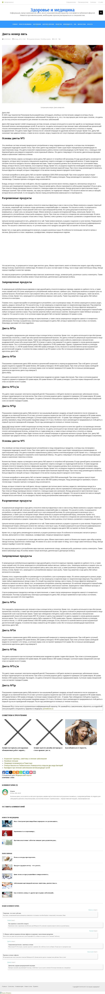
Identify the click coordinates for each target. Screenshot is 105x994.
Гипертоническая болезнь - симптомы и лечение (20, 944)
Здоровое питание (48, 24)
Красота (89, 24)
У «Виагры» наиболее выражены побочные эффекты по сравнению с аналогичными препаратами (28, 934)
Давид (9, 962)
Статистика (11, 986)
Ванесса (91, 910)
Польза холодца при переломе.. (25, 857)
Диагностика (82, 24)
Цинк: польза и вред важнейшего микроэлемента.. (31, 874)
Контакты (93, 2)
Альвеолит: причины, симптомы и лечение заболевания (25, 759)
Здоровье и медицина (52, 10)
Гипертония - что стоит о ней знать (12, 913)
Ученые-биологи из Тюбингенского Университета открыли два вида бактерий (33, 765)
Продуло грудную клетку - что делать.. (27, 865)
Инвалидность (67, 24)
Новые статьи (28, 986)
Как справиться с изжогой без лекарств (18, 923)
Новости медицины (25, 24)
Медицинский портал (23, 775)
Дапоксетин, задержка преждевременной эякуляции (21, 965)
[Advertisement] (52, 247)
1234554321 (7, 39)
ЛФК (75, 24)
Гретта (9, 941)
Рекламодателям (83, 2)
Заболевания (37, 24)
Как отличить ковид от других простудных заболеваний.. (34, 893)
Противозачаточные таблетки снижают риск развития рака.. (35, 840)
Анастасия (90, 952)
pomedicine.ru (48, 709)
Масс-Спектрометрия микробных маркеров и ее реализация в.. (36, 821)
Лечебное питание (11, 761)
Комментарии (19, 986)
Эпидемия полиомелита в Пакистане (18, 763)
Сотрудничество (71, 2)
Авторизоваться (8, 2)
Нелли (9, 920)
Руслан (91, 931)
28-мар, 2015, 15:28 (20, 39)
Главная (15, 24)
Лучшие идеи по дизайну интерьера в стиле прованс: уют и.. (48, 749)
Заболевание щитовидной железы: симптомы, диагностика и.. (35, 883)
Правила (35, 986)
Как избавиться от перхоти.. (76, 748)
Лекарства (58, 24)
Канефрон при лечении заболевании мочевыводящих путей (27, 768)
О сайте (100, 2)
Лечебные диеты (46, 39)
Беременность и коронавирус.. (24, 831)
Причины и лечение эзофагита (11, 955)
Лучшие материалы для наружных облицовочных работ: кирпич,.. (15, 749)
